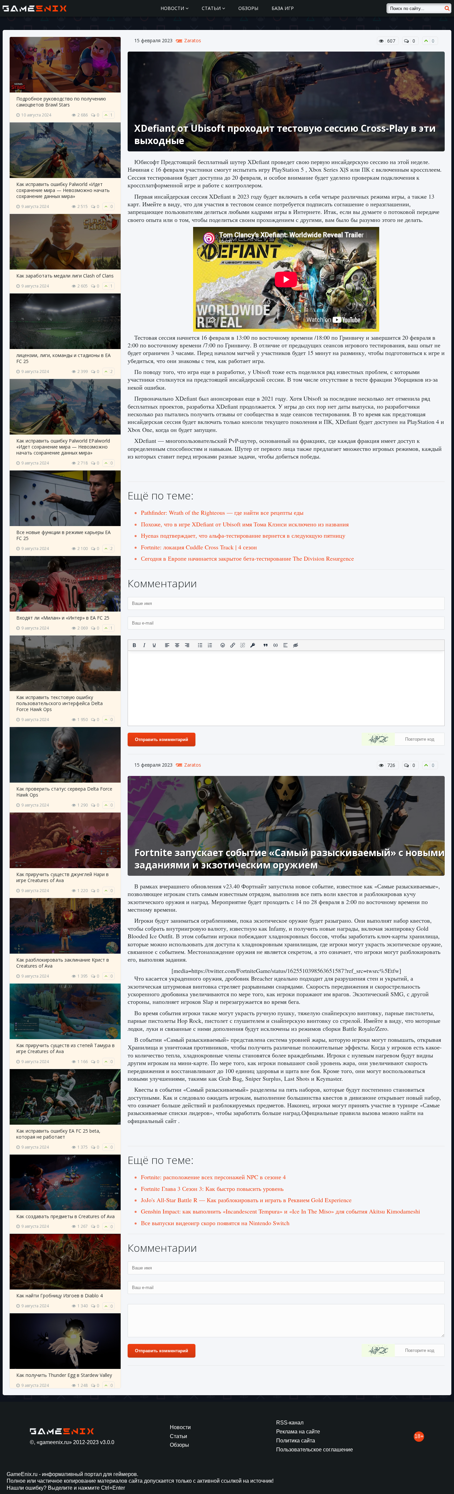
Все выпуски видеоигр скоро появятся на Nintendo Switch (215, 1223)
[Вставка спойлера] (285, 645)
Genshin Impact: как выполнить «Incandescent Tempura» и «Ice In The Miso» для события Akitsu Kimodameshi (280, 1211)
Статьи (212, 8)
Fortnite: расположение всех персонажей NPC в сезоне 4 (213, 1177)
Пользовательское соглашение (314, 1449)
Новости (173, 8)
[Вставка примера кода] (276, 645)
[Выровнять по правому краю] (187, 645)
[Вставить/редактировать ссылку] (233, 645)
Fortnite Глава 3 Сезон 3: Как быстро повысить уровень (212, 1189)
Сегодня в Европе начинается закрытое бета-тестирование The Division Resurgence (247, 558)
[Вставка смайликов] (223, 645)
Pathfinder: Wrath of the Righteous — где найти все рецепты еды (222, 512)
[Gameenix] (35, 8)
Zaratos (192, 41)
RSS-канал (289, 1422)
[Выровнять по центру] (177, 645)
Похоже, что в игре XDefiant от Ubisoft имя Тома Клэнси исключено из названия (245, 524)
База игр (283, 8)
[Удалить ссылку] (243, 645)
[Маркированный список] (200, 645)
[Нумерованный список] (210, 645)
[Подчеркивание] (154, 645)
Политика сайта (295, 1440)
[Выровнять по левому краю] (167, 645)
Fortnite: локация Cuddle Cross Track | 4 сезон (199, 547)
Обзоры (248, 8)
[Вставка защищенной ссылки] (253, 645)
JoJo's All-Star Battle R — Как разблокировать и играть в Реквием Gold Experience (246, 1200)
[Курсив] (144, 645)
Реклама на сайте (298, 1431)
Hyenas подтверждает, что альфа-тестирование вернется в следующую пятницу (243, 535)
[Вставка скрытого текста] (295, 645)
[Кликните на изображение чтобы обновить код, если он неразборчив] (378, 740)
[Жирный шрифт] (134, 645)
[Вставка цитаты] (266, 645)
